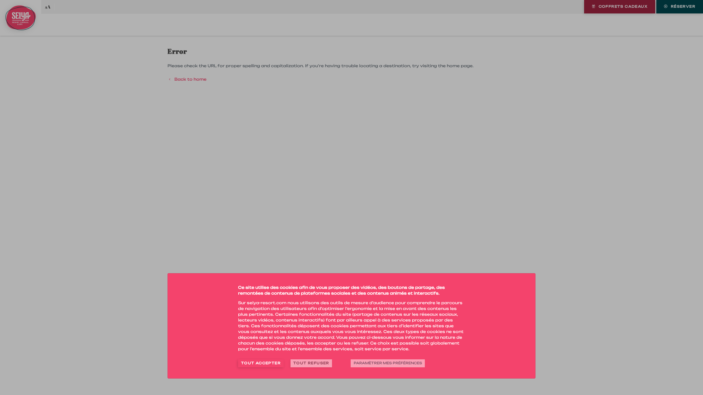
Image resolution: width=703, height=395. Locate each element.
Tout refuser (311, 363)
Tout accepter (261, 363)
